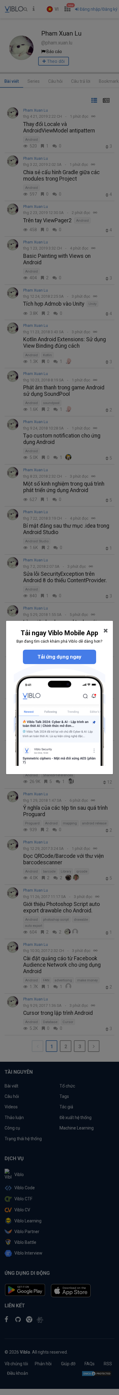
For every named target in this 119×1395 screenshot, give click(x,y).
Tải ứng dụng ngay (59, 657)
